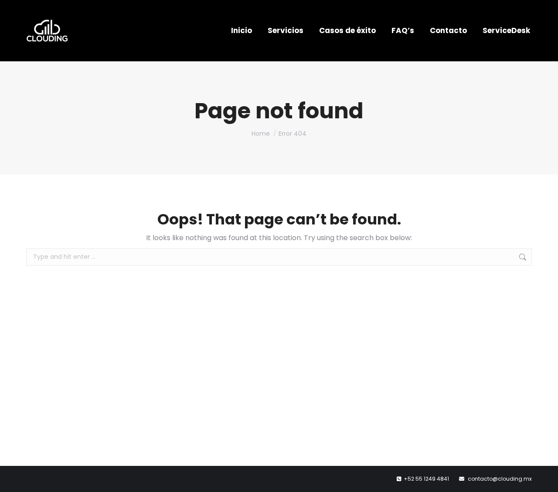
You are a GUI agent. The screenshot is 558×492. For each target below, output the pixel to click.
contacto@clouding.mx (500, 478)
